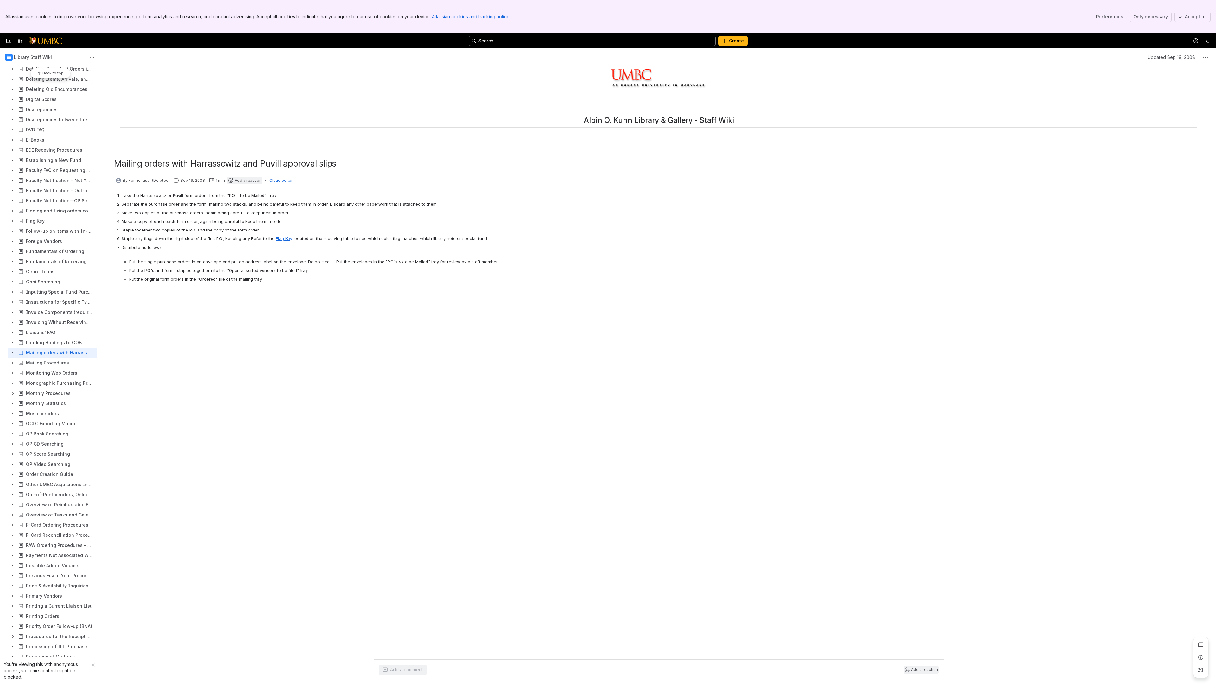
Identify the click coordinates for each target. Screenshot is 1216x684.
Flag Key (284, 238)
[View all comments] (1201, 645)
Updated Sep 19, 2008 (1171, 57)
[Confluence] (45, 41)
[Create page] (1201, 670)
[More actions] (92, 57)
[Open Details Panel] (1201, 657)
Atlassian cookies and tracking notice (471, 16)
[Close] (93, 665)
